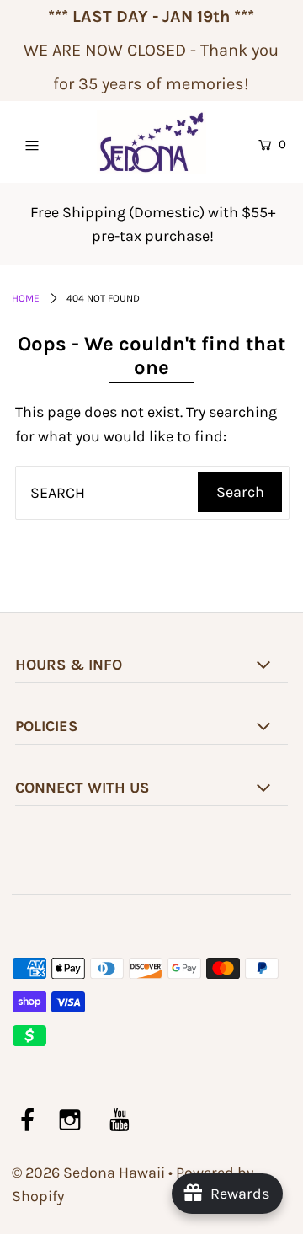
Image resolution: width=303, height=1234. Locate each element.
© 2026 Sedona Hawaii (88, 1172)
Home (26, 298)
